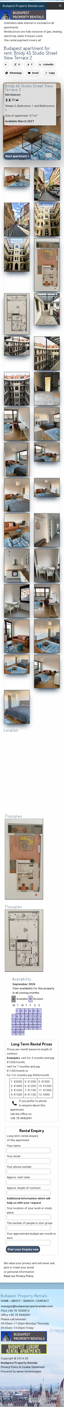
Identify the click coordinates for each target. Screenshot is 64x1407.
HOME (5, 1301)
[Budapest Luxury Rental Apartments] (24, 1353)
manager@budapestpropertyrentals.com (27, 1306)
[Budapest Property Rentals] (17, 185)
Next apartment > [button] (17, 156)
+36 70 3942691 (21, 1118)
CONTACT (42, 1301)
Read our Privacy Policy (18, 1276)
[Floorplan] (24, 899)
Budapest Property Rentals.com (23, 6)
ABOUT (15, 1301)
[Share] (6, 64)
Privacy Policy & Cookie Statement (23, 1367)
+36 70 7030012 (19, 1310)
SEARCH (28, 1301)
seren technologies (29, 1371)
